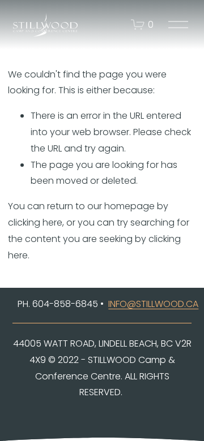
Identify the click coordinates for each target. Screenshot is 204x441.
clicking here (35, 222)
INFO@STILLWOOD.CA (153, 303)
